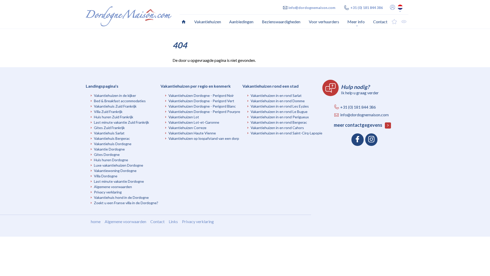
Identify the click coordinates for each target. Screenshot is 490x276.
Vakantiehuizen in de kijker (115, 95)
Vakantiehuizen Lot (183, 117)
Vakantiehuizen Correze (187, 127)
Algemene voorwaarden (113, 187)
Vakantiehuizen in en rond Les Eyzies (280, 106)
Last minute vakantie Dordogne (119, 181)
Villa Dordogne (105, 176)
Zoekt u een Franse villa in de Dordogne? (126, 203)
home (96, 221)
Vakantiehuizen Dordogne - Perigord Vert (201, 101)
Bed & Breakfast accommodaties (120, 101)
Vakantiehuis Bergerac (112, 138)
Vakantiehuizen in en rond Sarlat (276, 95)
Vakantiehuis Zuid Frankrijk (115, 106)
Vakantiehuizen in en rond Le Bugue (279, 111)
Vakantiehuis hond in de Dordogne (121, 197)
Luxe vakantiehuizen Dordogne (118, 165)
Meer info (356, 21)
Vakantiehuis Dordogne (112, 144)
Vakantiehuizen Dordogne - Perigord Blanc (202, 106)
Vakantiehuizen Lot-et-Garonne (193, 122)
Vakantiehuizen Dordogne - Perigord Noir (201, 95)
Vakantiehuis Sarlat (109, 133)
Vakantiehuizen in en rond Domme (278, 101)
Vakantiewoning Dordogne (115, 170)
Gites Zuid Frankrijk (109, 127)
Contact (157, 221)
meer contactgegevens (358, 125)
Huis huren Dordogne (111, 160)
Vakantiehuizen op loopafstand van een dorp (203, 138)
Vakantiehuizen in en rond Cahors (277, 127)
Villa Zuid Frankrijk (108, 111)
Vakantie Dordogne (109, 149)
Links (173, 221)
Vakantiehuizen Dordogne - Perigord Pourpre (204, 111)
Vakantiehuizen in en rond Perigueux (280, 117)
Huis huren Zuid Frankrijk (113, 117)
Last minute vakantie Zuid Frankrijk (121, 122)
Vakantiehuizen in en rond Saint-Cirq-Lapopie (286, 133)
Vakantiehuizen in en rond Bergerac (279, 122)
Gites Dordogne (107, 154)
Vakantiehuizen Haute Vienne (192, 133)
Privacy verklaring (108, 192)
